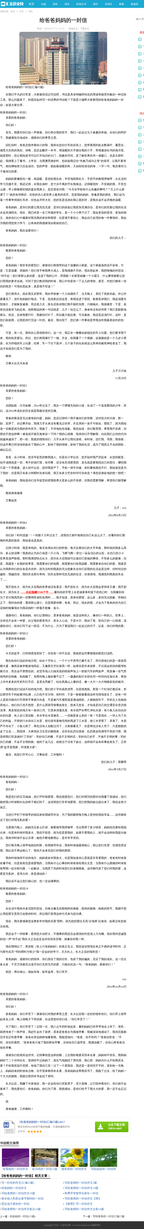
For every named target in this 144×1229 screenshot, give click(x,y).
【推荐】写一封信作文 (79, 1203)
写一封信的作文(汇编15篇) (17, 1182)
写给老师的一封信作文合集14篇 (84, 1209)
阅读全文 (73, 28)
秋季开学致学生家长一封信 (81, 1193)
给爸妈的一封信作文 (14, 1187)
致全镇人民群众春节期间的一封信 (22, 1198)
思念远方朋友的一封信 (15, 1203)
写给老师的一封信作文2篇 (81, 1182)
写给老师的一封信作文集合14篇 (21, 1209)
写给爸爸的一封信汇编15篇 (109, 1216)
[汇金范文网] (11, 4)
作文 (21, 11)
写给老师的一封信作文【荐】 (83, 1198)
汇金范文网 (65, 1225)
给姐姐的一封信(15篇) (22, 1216)
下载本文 (84, 28)
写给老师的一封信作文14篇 (81, 1187)
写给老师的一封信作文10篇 (18, 1193)
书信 (30, 11)
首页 (31, 3)
